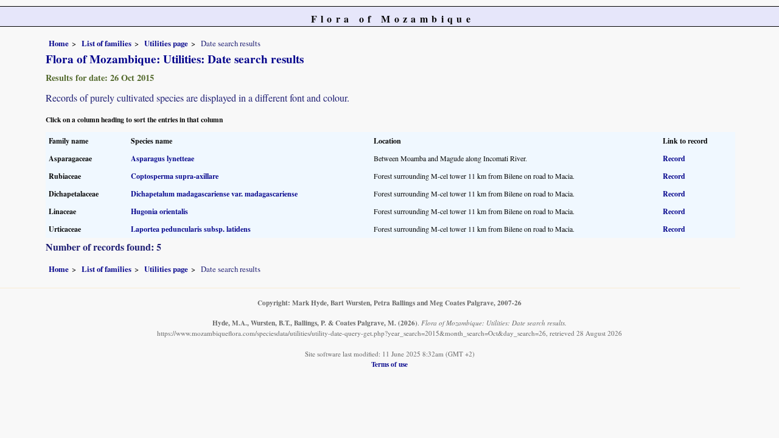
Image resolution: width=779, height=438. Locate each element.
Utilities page (166, 43)
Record (674, 158)
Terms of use (389, 364)
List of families (106, 43)
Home (59, 43)
